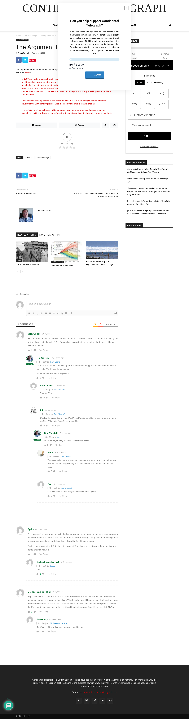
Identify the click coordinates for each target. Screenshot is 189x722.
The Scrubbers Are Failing (27, 264)
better (27, 72)
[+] (70, 313)
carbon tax (29, 157)
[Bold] (29, 313)
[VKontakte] (102, 701)
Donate (131, 25)
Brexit (19, 261)
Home (18, 35)
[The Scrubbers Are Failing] (32, 251)
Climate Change (30, 35)
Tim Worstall (24, 53)
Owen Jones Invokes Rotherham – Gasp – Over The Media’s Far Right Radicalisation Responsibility (149, 191)
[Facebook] (79, 701)
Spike (52, 566)
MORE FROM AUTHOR (49, 235)
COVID (56, 25)
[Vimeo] (94, 701)
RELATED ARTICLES (26, 235)
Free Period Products (26, 193)
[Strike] (42, 313)
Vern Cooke (55, 362)
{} (66, 313)
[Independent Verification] (67, 252)
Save (33, 60)
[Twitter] (86, 701)
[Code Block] (58, 313)
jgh (58, 437)
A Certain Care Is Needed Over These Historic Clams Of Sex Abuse (96, 195)
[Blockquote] (54, 313)
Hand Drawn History (136, 178)
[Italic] (33, 313)
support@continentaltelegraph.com (100, 692)
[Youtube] (110, 701)
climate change (43, 157)
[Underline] (37, 313)
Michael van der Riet (59, 623)
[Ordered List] (46, 313)
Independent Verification (62, 265)
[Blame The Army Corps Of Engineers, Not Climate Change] (102, 250)
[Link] (62, 313)
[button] (169, 25)
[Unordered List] (50, 313)
